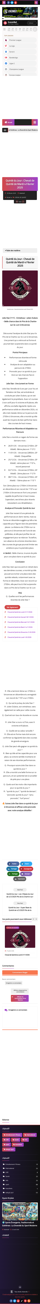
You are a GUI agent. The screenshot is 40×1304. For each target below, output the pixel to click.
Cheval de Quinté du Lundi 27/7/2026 (20, 612)
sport (7, 1144)
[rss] (28, 1300)
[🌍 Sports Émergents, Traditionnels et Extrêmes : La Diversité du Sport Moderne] (20, 1211)
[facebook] (8, 2)
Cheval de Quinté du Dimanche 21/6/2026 (21, 632)
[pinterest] (25, 1300)
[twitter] (12, 2)
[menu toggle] (4, 2)
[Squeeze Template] (11, 1291)
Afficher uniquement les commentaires (20, 991)
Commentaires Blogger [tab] (20, 972)
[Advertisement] (20, 97)
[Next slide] (36, 919)
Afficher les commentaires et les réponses (20, 998)
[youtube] (15, 2)
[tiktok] (21, 1300)
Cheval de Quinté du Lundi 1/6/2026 (19, 637)
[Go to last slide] (33, 919)
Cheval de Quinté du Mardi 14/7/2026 (20, 627)
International (31, 1134)
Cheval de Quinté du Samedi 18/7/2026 (21, 617)
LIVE (7, 1139)
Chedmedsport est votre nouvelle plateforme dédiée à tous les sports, (20, 1295)
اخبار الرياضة (10, 1149)
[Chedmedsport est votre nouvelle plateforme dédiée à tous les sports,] (20, 12)
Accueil (10, 122)
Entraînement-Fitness (13, 1134)
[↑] (20, 1287)
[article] (20, 893)
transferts (18, 1144)
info (26, 1139)
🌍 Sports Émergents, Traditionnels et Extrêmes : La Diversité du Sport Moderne (19, 1224)
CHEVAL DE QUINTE (20, 197)
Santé (17, 1139)
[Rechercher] (36, 2)
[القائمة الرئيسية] (35, 122)
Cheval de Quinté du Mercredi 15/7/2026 (21, 622)
